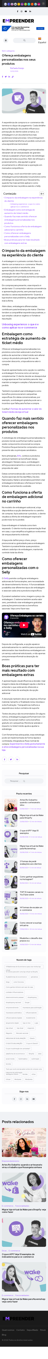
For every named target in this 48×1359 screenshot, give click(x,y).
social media (10, 1059)
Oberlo (32, 1038)
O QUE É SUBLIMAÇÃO (14, 1043)
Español (42, 42)
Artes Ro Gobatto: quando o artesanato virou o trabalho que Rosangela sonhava (22, 1166)
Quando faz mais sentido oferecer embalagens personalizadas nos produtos (20, 219)
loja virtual (9, 1028)
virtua (33, 1074)
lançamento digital (12, 1023)
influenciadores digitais (14, 1018)
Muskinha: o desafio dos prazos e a (31, 939)
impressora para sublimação (32, 1008)
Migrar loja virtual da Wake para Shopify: (32, 816)
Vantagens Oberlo (12, 1074)
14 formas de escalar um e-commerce (31, 908)
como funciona (19, 982)
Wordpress (28, 1079)
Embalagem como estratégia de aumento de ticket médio (19, 211)
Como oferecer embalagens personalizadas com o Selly (17, 235)
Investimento (30, 1018)
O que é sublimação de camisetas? (18, 1049)
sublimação (35, 1059)
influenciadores (31, 1013)
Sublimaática (23, 1059)
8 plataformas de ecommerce (16, 977)
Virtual (8, 1079)
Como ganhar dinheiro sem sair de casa (19, 987)
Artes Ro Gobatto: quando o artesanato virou (30, 802)
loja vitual (20, 1028)
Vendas (25, 1074)
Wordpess (17, 1079)
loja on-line (26, 1023)
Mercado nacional (22, 1033)
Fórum (43, 1330)
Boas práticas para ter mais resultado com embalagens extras (22, 241)
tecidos (8, 1064)
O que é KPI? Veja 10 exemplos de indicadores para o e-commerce (18, 1255)
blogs (7, 982)
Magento (9, 1033)
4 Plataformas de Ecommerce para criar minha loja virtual (23, 967)
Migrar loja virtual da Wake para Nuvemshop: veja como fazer (24, 1300)
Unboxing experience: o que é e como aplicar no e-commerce (25, 205)
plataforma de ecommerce (15, 1054)
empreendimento (12, 1008)
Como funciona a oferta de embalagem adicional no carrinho (23, 228)
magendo (30, 1028)
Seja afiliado (32, 1330)
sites (39, 1054)
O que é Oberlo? (32, 1043)
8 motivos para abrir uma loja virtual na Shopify (22, 972)
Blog (4, 1334)
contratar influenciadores (14, 992)
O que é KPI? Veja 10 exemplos (29, 832)
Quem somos (8, 1330)
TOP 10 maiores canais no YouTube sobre (31, 893)
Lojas (36, 1023)
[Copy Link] (13, 76)
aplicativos (34, 977)
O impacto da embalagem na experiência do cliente (23, 199)
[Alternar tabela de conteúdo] (40, 194)
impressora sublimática (14, 1013)
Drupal (27, 1002)
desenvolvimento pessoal (15, 997)
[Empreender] (18, 20)
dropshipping (32, 997)
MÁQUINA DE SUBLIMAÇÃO (16, 1038)
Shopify (31, 1054)
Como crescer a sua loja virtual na (30, 924)
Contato (20, 1330)
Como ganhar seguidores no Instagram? (31, 878)
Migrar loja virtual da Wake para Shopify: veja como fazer (24, 1211)
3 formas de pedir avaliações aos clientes (31, 862)
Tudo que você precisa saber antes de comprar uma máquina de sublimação (24, 1069)
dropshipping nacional (13, 1002)
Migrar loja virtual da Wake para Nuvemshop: (32, 847)
